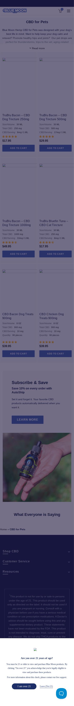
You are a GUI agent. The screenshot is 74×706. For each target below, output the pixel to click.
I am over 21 (24, 686)
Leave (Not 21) (46, 686)
